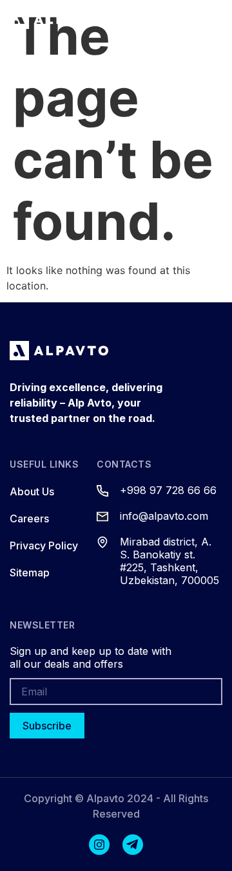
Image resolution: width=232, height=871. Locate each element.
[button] (156, 19)
